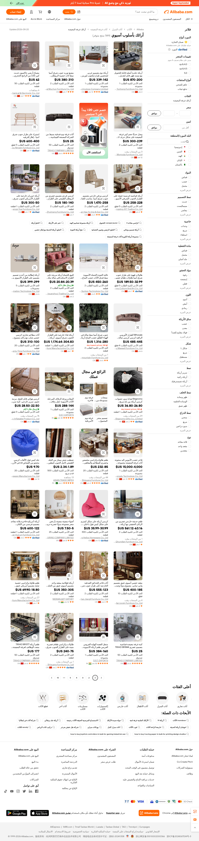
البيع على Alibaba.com (28, 756)
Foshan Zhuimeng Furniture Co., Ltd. (59, 212)
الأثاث (129, 29)
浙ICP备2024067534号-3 (179, 836)
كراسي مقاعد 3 (132, 223)
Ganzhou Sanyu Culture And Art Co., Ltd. (128, 288)
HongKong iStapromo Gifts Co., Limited (128, 418)
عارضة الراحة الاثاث (153, 727)
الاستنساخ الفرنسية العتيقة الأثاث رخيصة (82, 720)
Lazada (99, 827)
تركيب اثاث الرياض (44, 727)
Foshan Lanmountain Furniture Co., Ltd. (93, 357)
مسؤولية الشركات (184, 767)
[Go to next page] (51, 678)
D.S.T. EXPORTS (66, 415)
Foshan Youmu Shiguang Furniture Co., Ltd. (93, 480)
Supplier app (113, 813)
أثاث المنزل (117, 29)
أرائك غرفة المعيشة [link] (77, 29)
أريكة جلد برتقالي (51, 720)
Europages (144, 827)
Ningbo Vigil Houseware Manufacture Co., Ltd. (25, 476)
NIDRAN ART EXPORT (63, 599)
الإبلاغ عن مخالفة (69, 788)
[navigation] (169, 354)
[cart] (40, 12)
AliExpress (55, 827)
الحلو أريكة (35, 223)
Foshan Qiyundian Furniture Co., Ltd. (128, 541)
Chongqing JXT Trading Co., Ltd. (128, 209)
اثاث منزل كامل (114, 727)
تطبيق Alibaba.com (61, 813)
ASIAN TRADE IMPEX (63, 480)
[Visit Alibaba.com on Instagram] (18, 791)
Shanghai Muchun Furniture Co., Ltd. (59, 89)
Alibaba (140, 29)
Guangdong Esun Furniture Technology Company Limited (93, 89)
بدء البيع (35, 762)
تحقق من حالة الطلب (29, 767)
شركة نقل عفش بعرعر (70, 727)
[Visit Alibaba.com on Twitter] (24, 791)
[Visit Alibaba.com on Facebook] (37, 791)
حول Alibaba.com (184, 749)
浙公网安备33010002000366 (150, 836)
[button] (79, 12)
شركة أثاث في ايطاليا (27, 720)
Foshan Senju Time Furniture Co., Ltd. (25, 351)
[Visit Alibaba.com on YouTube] (12, 791)
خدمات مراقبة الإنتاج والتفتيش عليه (138, 779)
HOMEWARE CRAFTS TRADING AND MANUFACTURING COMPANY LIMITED (59, 537)
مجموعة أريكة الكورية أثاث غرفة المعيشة (123, 237)
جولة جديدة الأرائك (114, 720)
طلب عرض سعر (108, 762)
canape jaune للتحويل (108, 223)
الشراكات (34, 779)
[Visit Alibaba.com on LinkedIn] (30, 791)
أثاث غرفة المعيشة (98, 29)
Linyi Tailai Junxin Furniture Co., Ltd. (128, 603)
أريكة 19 (160, 720)
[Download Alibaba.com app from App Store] (39, 813)
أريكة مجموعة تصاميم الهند (80, 223)
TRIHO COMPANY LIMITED (61, 150)
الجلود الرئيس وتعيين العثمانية (103, 230)
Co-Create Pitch (185, 762)
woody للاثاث (22, 727)
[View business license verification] (127, 836)
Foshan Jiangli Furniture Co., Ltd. (93, 599)
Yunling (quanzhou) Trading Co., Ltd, (59, 293)
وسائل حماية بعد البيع (144, 773)
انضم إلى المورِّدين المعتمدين (26, 773)
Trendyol (132, 827)
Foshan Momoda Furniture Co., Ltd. (128, 154)
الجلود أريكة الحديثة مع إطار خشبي (48, 230)
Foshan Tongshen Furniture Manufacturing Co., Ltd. (59, 348)
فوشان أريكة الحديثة (178, 727)
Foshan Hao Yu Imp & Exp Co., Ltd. (93, 212)
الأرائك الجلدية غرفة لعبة (139, 720)
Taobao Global (112, 827)
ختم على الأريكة (55, 223)
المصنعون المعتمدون (106, 756)
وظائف (189, 773)
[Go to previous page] (101, 678)
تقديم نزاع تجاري (69, 767)
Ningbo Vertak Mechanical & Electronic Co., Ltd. (25, 93)
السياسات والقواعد (145, 785)
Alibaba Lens (180, 813)
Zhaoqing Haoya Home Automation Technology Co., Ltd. (25, 291)
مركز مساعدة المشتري (66, 756)
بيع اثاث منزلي (93, 727)
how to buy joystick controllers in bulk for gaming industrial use (97, 734)
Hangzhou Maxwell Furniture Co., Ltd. (128, 348)
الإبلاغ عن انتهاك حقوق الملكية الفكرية (63, 781)
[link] (195, 811)
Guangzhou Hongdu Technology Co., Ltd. (128, 476)
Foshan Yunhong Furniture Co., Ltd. (128, 89)
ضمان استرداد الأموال (144, 762)
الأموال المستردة (69, 773)
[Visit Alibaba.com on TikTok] (5, 791)
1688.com (67, 827)
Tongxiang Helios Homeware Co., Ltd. (93, 537)
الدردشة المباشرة (69, 762)
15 (58, 678)
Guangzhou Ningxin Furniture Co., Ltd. (25, 147)
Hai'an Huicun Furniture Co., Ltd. (25, 535)
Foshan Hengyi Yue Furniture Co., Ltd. (25, 209)
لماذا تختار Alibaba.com (182, 756)
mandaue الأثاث (179, 720)
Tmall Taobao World (84, 827)
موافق (154, 113)
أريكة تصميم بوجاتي (131, 230)
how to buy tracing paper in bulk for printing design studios (160, 734)
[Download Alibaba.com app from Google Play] (16, 813)
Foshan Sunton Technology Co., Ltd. (93, 291)
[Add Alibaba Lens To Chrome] (149, 813)
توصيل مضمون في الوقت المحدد (139, 767)
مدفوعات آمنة (148, 756)
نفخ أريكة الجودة (76, 230)
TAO (124, 827)
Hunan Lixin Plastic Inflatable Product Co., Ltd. (25, 418)
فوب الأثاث (133, 727)
